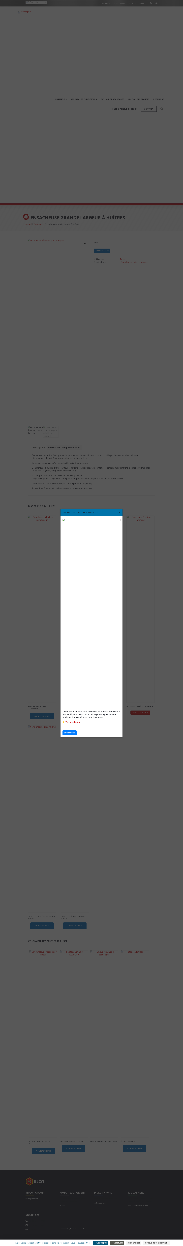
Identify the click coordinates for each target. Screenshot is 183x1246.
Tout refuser (117, 1242)
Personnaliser (133, 1242)
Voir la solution (72, 722)
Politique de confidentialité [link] (156, 1242)
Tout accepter (100, 1242)
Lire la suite (69, 732)
